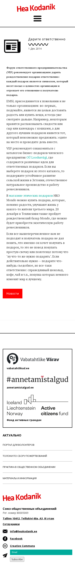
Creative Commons (22, 546)
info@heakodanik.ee (23, 531)
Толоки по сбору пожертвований (25, 455)
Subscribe (17, 559)
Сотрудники (11, 524)
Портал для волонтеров (18, 444)
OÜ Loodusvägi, (37, 157)
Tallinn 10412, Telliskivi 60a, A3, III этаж (28, 518)
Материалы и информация (20, 478)
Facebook (16, 538)
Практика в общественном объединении (29, 467)
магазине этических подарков (31, 196)
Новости (12, 293)
